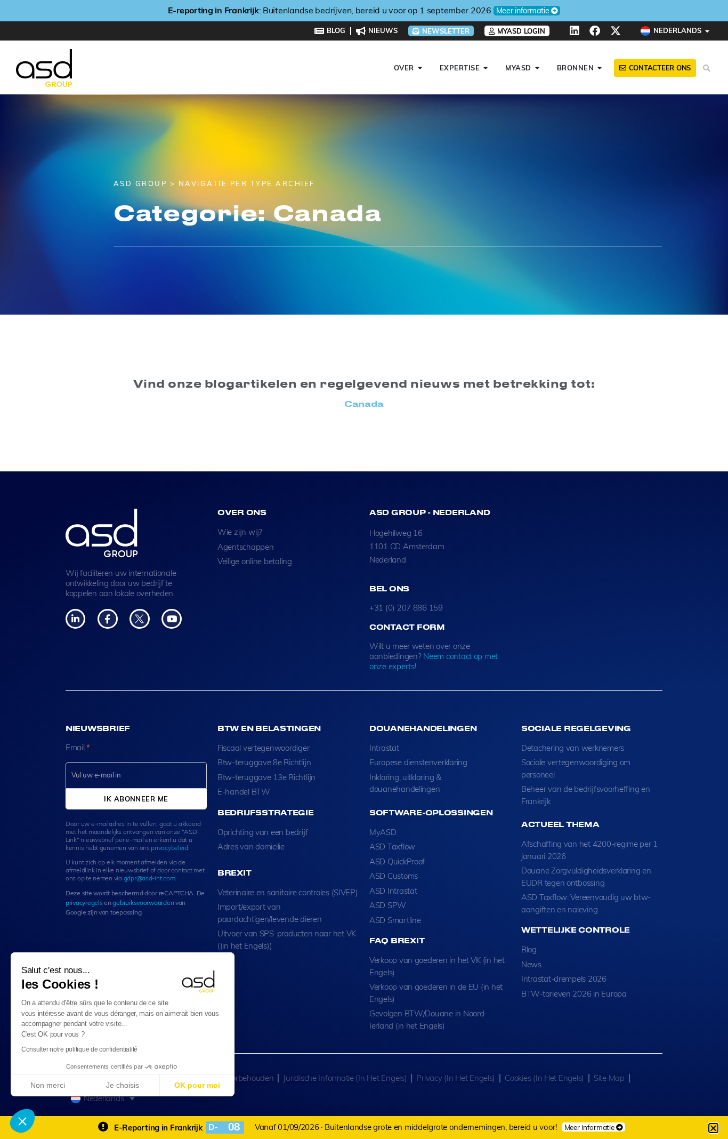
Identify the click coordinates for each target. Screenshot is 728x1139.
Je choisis (122, 1085)
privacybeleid (169, 848)
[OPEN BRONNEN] (599, 68)
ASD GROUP (140, 183)
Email (78, 747)
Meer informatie (522, 10)
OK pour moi (197, 1085)
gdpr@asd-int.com (149, 878)
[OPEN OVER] (420, 68)
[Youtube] (171, 619)
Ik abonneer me (136, 799)
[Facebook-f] (107, 619)
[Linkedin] (574, 31)
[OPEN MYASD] (537, 68)
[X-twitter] (615, 31)
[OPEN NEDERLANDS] (707, 31)
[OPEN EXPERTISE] (485, 68)
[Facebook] (595, 31)
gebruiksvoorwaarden (143, 903)
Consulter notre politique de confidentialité (79, 1049)
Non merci (47, 1085)
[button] (22, 1121)
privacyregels (84, 903)
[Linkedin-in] (75, 619)
